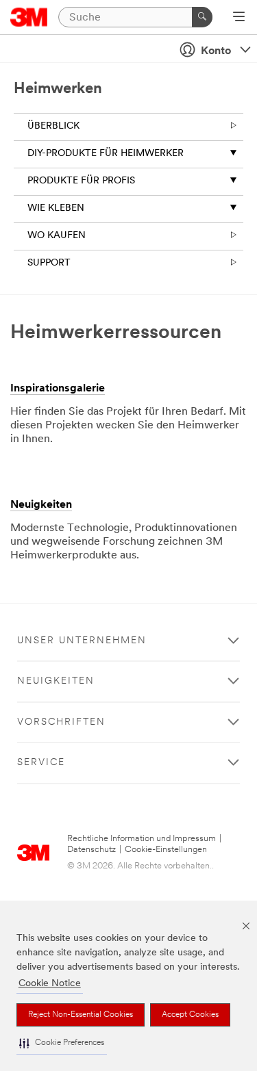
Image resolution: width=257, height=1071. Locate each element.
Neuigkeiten (41, 505)
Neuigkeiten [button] (56, 681)
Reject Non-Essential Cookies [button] (80, 1015)
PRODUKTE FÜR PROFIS (81, 181)
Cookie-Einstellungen (166, 849)
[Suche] (202, 17)
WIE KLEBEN (55, 208)
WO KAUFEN (56, 236)
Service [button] (41, 763)
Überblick (53, 126)
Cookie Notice (50, 984)
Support (49, 263)
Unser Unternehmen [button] (82, 641)
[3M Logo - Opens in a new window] (29, 17)
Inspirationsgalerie (57, 388)
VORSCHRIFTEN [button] (61, 722)
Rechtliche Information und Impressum (141, 838)
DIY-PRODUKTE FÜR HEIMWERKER (105, 154)
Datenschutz (91, 849)
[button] (61, 1043)
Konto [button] (216, 51)
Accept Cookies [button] (190, 1015)
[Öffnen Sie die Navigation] (239, 17)
